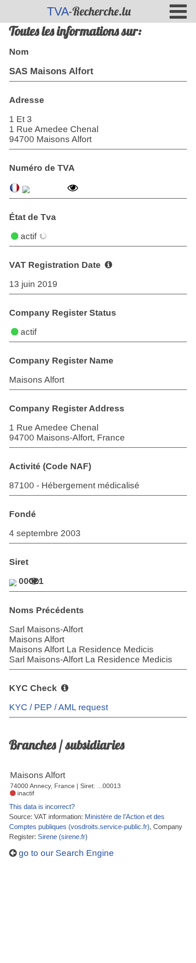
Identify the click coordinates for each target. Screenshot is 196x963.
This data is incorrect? (42, 806)
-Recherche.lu (89, 11)
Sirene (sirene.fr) (63, 836)
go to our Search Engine (65, 853)
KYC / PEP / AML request (58, 707)
